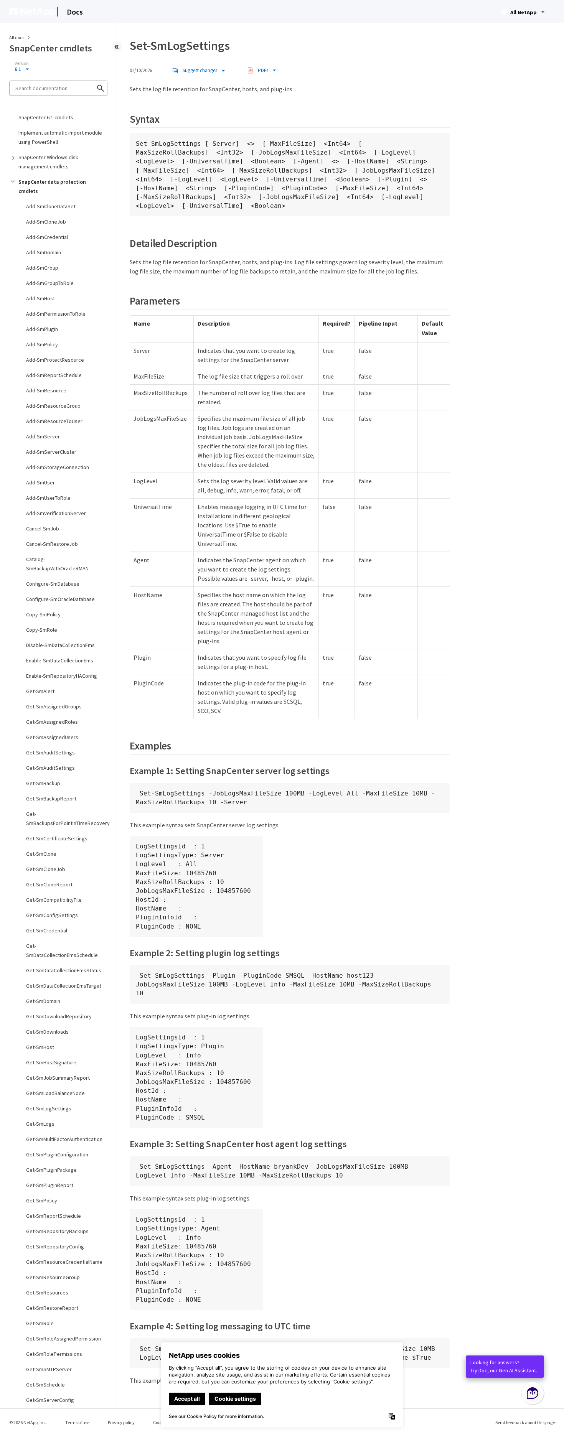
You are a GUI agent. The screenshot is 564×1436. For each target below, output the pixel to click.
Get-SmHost (40, 1047)
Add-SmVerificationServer (56, 513)
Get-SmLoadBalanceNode (55, 1093)
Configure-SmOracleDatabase (60, 599)
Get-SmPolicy (41, 1200)
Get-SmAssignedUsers (52, 737)
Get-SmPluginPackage (51, 1169)
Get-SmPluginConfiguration (57, 1154)
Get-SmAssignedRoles (52, 721)
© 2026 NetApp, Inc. (28, 1422)
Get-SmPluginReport (49, 1185)
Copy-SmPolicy (43, 614)
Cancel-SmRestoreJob (52, 543)
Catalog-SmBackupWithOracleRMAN (57, 564)
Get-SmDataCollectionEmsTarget (63, 985)
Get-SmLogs (40, 1123)
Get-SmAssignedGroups (54, 706)
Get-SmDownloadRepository (59, 1016)
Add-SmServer (43, 436)
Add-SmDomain (43, 252)
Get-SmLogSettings (48, 1108)
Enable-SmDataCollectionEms (59, 660)
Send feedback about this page (525, 1422)
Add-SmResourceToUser (54, 421)
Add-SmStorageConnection (57, 467)
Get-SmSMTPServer (49, 1369)
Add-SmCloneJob (46, 221)
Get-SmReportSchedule (53, 1215)
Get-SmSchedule (45, 1384)
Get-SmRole (40, 1323)
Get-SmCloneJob (45, 869)
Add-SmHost (40, 298)
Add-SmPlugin (42, 329)
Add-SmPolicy (42, 344)
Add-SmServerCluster (51, 451)
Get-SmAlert (40, 691)
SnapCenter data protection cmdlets (52, 186)
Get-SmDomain (43, 1001)
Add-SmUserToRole (48, 497)
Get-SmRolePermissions (54, 1353)
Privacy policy (121, 1422)
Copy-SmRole (41, 629)
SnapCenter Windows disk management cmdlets (48, 162)
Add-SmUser (40, 482)
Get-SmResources (47, 1292)
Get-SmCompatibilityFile (54, 899)
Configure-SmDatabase (52, 583)
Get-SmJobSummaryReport (58, 1077)
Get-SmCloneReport (49, 884)
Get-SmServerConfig (50, 1399)
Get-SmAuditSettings (50, 752)
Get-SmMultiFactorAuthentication (64, 1139)
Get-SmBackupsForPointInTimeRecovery (66, 818)
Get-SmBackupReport (51, 798)
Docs (75, 11)
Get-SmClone (41, 853)
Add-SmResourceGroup (53, 405)
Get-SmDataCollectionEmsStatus (63, 970)
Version (22, 63)
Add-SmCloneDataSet (51, 206)
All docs (16, 37)
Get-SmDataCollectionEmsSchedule (62, 950)
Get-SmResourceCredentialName (64, 1261)
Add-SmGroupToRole (50, 283)
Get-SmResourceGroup (53, 1277)
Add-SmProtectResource (55, 359)
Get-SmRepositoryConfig (55, 1246)
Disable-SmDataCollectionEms (60, 645)
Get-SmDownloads (47, 1031)
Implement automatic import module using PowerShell (60, 137)
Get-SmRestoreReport (52, 1307)
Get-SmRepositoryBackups (57, 1231)
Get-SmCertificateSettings (56, 838)
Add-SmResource (46, 390)
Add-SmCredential (47, 237)
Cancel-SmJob (42, 528)
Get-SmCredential (46, 930)
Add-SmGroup (42, 267)
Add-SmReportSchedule (54, 375)
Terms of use (77, 1422)
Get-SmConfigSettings (52, 915)
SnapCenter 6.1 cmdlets (45, 117)
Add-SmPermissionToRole (56, 313)
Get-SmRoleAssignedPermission (63, 1338)
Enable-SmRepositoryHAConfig (61, 675)
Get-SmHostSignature (51, 1062)
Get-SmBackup (43, 783)
